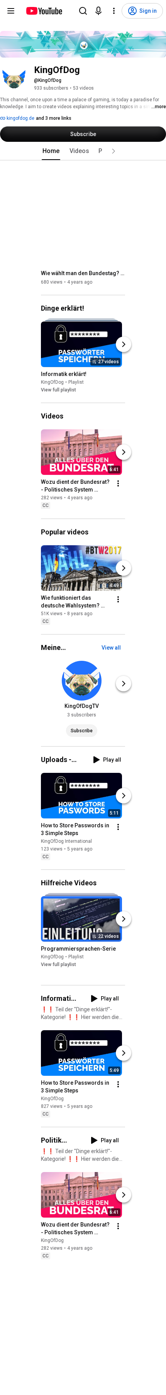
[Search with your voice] (98, 11)
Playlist (76, 382)
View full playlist (58, 390)
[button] (113, 151)
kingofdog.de (19, 118)
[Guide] (10, 10)
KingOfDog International (66, 841)
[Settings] (114, 10)
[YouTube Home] (44, 11)
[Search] (83, 10)
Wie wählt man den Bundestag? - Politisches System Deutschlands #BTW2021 (83, 273)
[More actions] (118, 484)
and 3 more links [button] (53, 118)
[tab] (51, 151)
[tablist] (83, 151)
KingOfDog (52, 382)
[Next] (123, 344)
